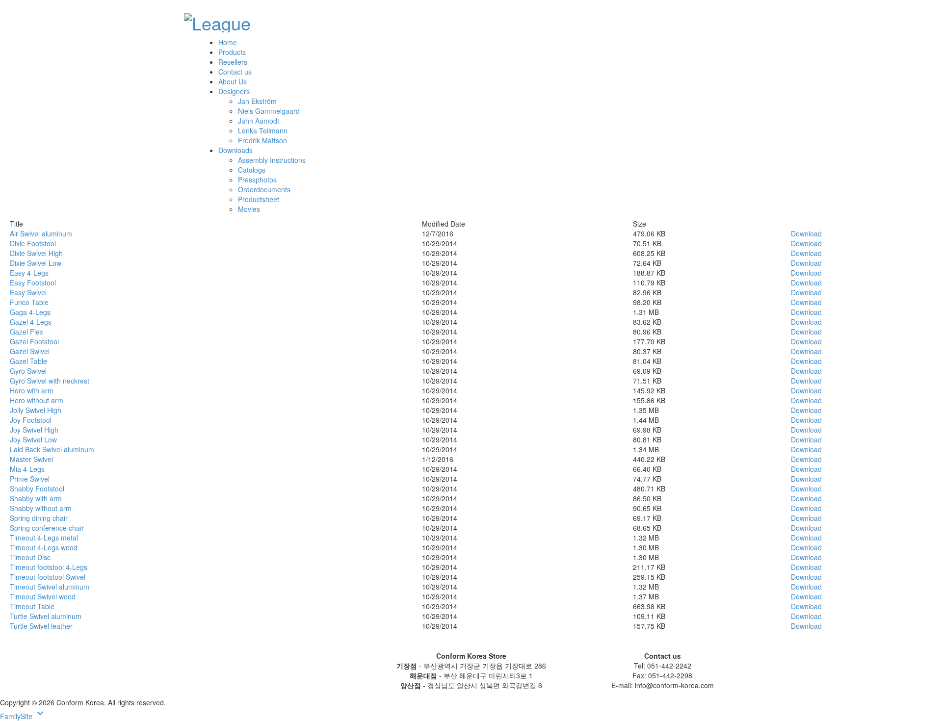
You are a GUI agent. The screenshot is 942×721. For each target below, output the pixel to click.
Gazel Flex (26, 331)
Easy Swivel (28, 292)
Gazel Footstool (34, 341)
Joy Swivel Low (33, 439)
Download (806, 233)
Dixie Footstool (33, 243)
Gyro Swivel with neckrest (49, 381)
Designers (234, 91)
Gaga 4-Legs (30, 312)
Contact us (235, 72)
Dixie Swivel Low (35, 263)
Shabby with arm (36, 498)
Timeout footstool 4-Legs (48, 567)
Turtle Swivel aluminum (45, 616)
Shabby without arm (41, 508)
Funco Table (29, 302)
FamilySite (23, 716)
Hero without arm (36, 400)
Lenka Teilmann (263, 130)
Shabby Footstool (37, 488)
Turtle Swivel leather (41, 626)
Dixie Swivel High (36, 253)
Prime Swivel (30, 479)
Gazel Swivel (30, 351)
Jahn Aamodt (258, 121)
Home (227, 42)
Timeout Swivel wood (43, 596)
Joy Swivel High (34, 430)
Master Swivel (31, 459)
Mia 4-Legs (27, 469)
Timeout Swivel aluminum (49, 587)
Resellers (232, 62)
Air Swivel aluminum (41, 233)
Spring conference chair (47, 528)
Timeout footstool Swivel (47, 577)
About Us (232, 81)
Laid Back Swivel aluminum (52, 449)
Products (232, 52)
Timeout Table (32, 606)
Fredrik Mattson (262, 140)
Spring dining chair (39, 518)
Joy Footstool (31, 420)
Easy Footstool (33, 282)
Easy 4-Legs (29, 273)
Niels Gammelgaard (269, 111)
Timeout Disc (30, 557)
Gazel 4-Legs (31, 322)
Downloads (235, 150)
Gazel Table (28, 361)
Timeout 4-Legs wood (44, 547)
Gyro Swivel (28, 371)
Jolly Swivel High (35, 410)
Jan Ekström (257, 101)
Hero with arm (31, 390)
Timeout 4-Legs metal (44, 537)
